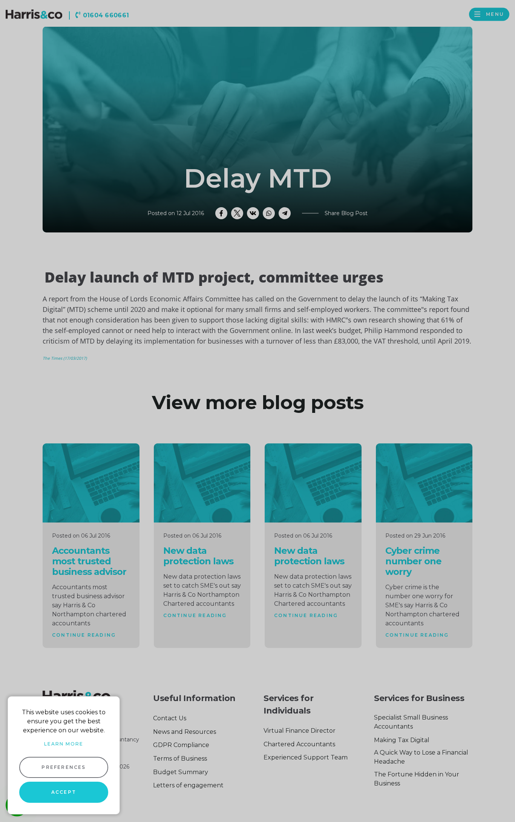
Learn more (63, 744)
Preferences (63, 767)
